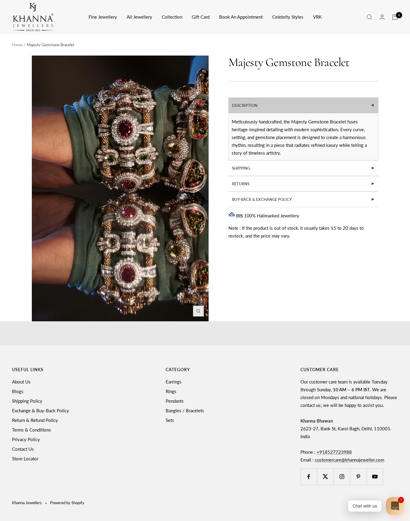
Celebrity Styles (287, 17)
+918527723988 (334, 452)
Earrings (174, 381)
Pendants (175, 401)
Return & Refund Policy (35, 420)
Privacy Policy (26, 439)
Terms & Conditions (31, 429)
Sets (170, 420)
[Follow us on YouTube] (374, 476)
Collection (172, 17)
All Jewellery (139, 17)
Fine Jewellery (103, 17)
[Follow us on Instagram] (341, 476)
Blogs (17, 391)
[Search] (369, 17)
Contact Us (23, 449)
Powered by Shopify (67, 502)
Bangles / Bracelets (185, 410)
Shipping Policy (27, 401)
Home (17, 44)
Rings (171, 391)
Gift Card (201, 17)
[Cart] (395, 17)
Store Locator (25, 458)
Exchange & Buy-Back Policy (40, 410)
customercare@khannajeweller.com (349, 459)
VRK (317, 17)
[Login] (382, 17)
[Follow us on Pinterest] (358, 476)
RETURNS (303, 183)
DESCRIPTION (303, 105)
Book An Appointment (241, 17)
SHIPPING (303, 168)
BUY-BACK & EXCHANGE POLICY (303, 199)
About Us (21, 381)
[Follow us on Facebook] (308, 476)
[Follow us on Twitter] (325, 476)
